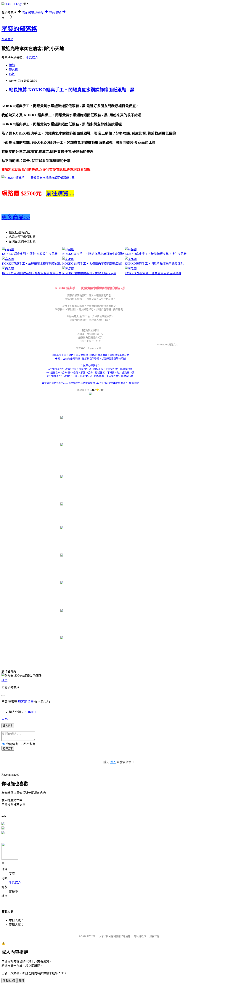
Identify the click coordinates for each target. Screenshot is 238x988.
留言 (30, 701)
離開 (21, 980)
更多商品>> (15, 217)
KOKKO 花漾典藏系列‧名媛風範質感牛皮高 (32, 273)
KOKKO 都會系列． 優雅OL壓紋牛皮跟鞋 (29, 253)
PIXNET (91, 936)
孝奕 (4, 680)
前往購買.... (60, 193)
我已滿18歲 (9, 980)
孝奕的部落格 (19, 29)
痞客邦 (22, 701)
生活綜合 (32, 57)
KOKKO (30, 712)
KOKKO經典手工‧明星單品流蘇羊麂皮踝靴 (154, 263)
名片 (12, 74)
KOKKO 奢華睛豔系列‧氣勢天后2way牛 (89, 273)
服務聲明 (154, 936)
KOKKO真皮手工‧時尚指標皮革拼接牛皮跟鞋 (93, 253)
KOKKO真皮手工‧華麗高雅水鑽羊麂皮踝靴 (31, 263)
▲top (4, 718)
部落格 (13, 69)
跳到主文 (7, 39)
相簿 (12, 65)
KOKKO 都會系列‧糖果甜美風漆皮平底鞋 (153, 273)
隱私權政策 (140, 936)
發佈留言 (8, 748)
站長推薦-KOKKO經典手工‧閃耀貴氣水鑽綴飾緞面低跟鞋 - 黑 (71, 89)
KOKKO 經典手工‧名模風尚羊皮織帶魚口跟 (92, 263)
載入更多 (8, 725)
